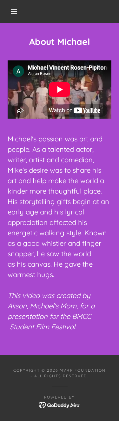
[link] (59, 404)
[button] (14, 11)
